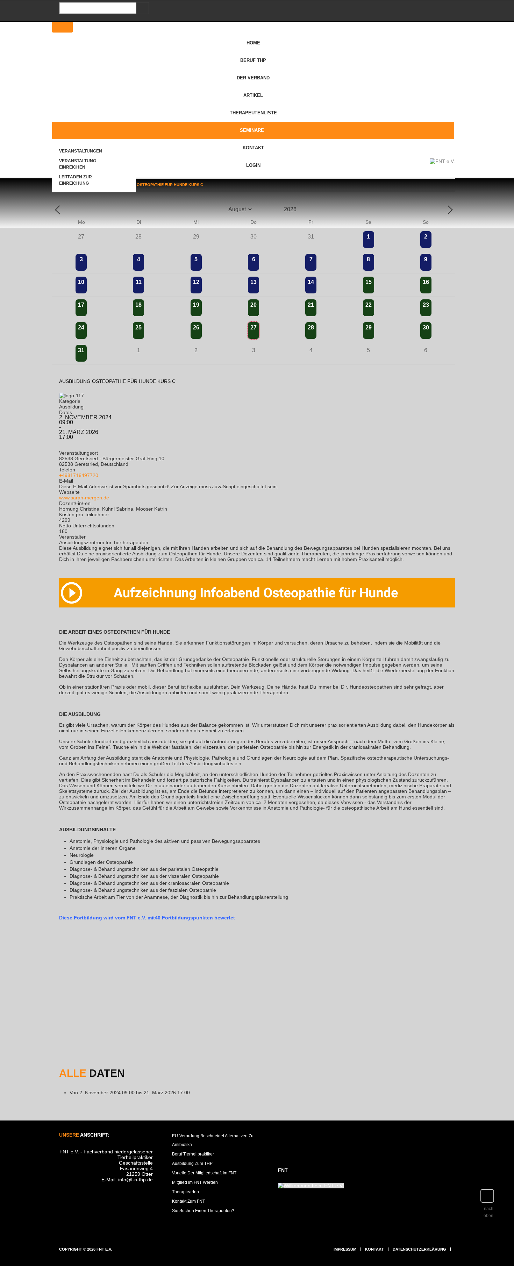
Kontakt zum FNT (188, 1201)
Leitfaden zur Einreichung (75, 180)
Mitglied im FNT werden (195, 1182)
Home (253, 42)
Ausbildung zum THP (192, 1163)
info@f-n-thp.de (135, 1179)
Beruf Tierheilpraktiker (193, 1154)
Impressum (345, 1249)
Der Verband (253, 77)
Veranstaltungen (80, 151)
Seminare (252, 130)
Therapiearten (185, 1191)
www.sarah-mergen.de (84, 497)
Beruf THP (253, 60)
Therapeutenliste (253, 112)
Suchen (141, 8)
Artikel (253, 95)
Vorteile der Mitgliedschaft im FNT (204, 1173)
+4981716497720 (78, 475)
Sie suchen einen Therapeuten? (203, 1210)
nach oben (488, 1212)
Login (253, 165)
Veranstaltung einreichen (77, 164)
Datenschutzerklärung (419, 1249)
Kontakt (253, 147)
